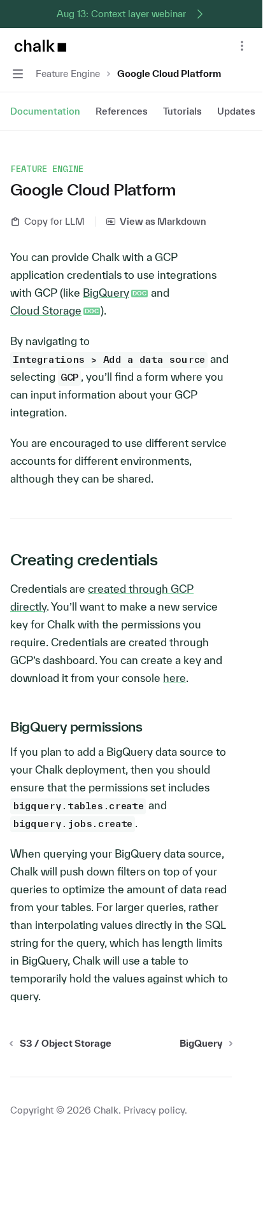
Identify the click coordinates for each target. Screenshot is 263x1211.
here (174, 678)
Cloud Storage (46, 310)
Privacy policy (154, 1110)
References (122, 111)
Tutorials (182, 111)
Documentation (45, 111)
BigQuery (106, 293)
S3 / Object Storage (65, 1043)
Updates (236, 111)
